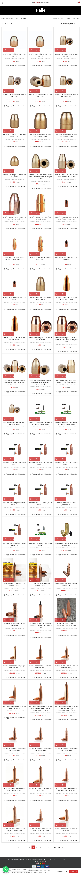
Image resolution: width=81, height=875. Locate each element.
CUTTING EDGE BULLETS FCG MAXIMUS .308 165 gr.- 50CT (40, 749)
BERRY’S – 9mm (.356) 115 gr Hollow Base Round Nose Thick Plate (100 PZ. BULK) (40, 177)
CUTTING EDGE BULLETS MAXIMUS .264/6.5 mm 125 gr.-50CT (14, 790)
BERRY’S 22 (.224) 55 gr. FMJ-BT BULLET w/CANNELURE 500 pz (14, 258)
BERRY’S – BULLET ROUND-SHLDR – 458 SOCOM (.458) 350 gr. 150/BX (14, 218)
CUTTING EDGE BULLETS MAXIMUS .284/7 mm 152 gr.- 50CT (14, 830)
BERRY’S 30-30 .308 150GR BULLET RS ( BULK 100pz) (66, 258)
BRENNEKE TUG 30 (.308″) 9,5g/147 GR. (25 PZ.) (40, 544)
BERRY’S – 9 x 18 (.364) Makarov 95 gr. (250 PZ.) (14, 176)
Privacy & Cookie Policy (51, 859)
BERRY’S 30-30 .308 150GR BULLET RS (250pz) (14, 299)
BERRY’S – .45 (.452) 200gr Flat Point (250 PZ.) (40, 55)
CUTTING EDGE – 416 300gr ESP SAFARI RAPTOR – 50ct (66, 544)
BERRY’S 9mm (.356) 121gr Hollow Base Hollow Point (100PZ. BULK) (14, 381)
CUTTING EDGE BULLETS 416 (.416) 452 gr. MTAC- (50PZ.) (14, 667)
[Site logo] (40, 3)
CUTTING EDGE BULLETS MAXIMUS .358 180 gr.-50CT (66, 830)
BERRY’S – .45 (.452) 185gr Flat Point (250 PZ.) (14, 55)
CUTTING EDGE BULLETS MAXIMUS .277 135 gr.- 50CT (40, 790)
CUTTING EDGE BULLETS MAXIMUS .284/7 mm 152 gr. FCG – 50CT (66, 790)
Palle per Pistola (19, 58)
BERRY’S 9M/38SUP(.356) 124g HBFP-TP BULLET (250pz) (40, 339)
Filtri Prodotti (8, 24)
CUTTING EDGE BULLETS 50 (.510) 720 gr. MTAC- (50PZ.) (14, 707)
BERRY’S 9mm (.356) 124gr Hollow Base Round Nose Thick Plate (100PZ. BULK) (40, 382)
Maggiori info (62, 871)
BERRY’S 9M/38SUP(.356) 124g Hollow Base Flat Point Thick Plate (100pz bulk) (66, 340)
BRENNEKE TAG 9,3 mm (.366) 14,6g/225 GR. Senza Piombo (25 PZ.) (66, 423)
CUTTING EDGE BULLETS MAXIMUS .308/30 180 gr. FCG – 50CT (40, 830)
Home (3, 18)
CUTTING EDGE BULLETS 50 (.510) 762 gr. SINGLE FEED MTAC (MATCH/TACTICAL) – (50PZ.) (66, 708)
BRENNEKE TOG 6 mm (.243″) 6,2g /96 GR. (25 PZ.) (40, 464)
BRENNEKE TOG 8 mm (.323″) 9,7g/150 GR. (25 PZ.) (40, 504)
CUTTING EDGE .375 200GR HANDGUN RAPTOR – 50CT (14, 625)
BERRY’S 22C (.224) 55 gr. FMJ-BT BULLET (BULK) (40, 258)
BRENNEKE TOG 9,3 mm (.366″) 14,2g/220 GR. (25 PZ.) (66, 504)
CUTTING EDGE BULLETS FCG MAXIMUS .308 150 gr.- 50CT (14, 749)
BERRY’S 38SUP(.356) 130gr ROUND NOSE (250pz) (40, 299)
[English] (37, 863)
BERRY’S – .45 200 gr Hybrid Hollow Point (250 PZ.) (14, 95)
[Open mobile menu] (2, 3)
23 (55, 847)
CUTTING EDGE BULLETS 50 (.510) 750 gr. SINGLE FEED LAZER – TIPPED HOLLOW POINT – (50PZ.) (40, 708)
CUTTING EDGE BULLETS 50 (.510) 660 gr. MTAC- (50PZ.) (66, 667)
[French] (39, 863)
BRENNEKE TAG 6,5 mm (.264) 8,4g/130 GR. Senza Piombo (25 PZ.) (40, 423)
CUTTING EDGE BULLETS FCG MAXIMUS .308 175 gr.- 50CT (66, 749)
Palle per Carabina (19, 221)
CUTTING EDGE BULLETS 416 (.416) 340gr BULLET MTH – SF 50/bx (66, 625)
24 (59, 847)
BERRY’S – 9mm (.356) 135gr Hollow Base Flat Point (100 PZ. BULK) (66, 176)
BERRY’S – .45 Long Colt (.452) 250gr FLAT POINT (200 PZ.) (14, 136)
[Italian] (42, 863)
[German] (40, 863)
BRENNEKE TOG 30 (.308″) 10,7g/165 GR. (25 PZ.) (14, 464)
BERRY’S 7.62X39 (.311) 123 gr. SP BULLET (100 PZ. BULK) (66, 299)
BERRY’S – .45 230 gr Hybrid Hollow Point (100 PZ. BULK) (66, 95)
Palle (16, 18)
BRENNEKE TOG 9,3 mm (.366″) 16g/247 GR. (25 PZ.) (14, 544)
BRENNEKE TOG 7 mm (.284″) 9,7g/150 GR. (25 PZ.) (66, 464)
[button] (8, 50)
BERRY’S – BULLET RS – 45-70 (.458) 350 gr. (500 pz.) (40, 218)
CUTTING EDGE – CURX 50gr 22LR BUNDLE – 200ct (14, 584)
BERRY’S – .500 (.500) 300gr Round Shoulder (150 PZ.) (40, 136)
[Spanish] (44, 863)
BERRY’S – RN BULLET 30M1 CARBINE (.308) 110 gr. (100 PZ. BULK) (66, 218)
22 (51, 847)
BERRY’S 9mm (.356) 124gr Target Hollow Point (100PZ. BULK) (66, 381)
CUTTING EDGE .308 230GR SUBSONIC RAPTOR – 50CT (66, 584)
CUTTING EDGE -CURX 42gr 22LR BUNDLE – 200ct (40, 584)
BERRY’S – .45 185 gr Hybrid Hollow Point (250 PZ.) (66, 55)
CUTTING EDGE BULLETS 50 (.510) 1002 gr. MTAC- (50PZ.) (40, 667)
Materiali (10, 18)
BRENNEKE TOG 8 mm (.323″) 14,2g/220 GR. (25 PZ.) (14, 504)
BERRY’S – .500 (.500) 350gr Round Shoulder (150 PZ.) (66, 136)
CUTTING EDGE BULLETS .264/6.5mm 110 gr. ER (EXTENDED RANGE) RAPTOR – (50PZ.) (40, 625)
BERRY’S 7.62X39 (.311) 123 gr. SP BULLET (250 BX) (14, 339)
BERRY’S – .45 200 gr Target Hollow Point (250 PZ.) (40, 95)
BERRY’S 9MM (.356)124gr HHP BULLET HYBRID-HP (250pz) (14, 423)
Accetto (74, 871)
